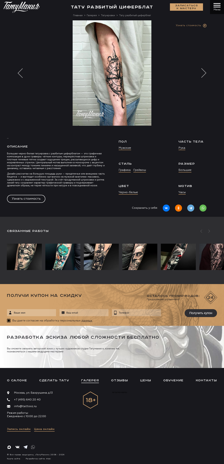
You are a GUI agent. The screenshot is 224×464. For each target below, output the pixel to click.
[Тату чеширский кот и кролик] (62, 257)
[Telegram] (190, 208)
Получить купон (200, 313)
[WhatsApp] (203, 208)
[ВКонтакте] (166, 208)
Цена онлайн (44, 429)
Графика (125, 170)
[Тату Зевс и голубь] (139, 257)
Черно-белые (128, 192)
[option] (112, 118)
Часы (182, 192)
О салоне (17, 380)
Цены (145, 380)
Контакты (206, 380)
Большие (184, 170)
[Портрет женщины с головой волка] (25, 257)
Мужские (125, 148)
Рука (181, 148)
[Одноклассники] (178, 208)
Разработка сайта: (38, 459)
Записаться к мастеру (186, 7)
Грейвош (139, 170)
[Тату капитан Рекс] (101, 257)
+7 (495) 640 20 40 (27, 399)
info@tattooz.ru (25, 406)
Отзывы (119, 380)
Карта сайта (13, 459)
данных (86, 320)
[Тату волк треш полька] (178, 257)
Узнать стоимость (26, 198)
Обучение (173, 380)
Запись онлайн (19, 429)
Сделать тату (54, 380)
